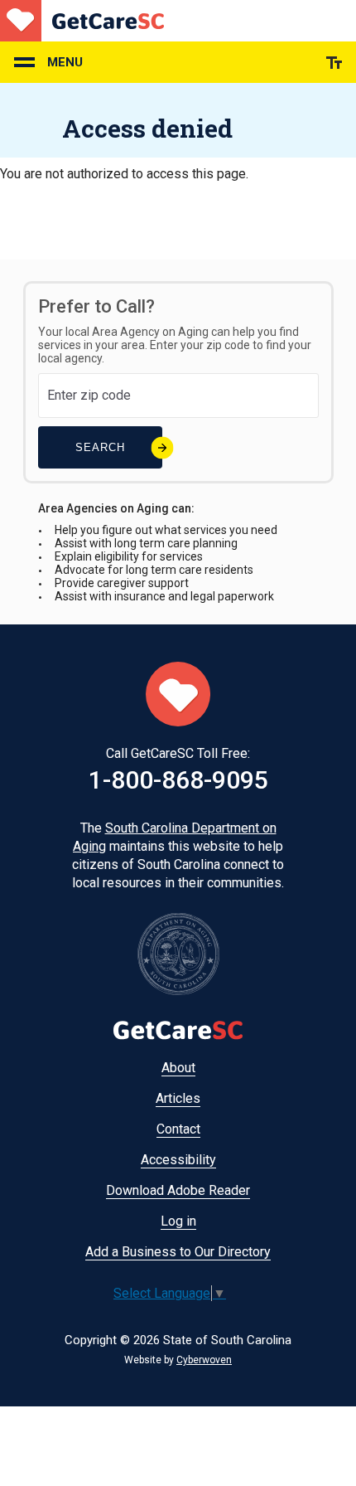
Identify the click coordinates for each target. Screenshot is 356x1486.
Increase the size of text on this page (334, 62)
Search (100, 447)
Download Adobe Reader (178, 1190)
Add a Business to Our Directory (178, 1252)
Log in (178, 1221)
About (178, 1068)
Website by (178, 1360)
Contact (178, 1129)
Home (82, 20)
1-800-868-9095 (178, 779)
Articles (178, 1098)
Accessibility (178, 1160)
